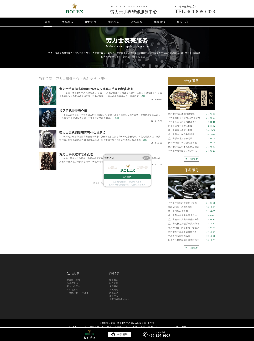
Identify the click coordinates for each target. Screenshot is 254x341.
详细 (143, 96)
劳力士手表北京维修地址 (191, 138)
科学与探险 (72, 289)
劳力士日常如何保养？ (191, 211)
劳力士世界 (73, 273)
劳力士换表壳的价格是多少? (191, 122)
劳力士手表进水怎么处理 (76, 154)
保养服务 (113, 21)
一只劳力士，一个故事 (78, 293)
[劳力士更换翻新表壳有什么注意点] (47, 139)
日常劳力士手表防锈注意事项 (191, 143)
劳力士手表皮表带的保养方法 (191, 215)
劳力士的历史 (73, 286)
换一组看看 (192, 159)
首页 (48, 21)
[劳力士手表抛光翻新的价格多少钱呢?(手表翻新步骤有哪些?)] (47, 95)
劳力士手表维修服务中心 (133, 11)
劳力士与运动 (73, 280)
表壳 (104, 78)
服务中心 (182, 21)
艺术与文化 (72, 283)
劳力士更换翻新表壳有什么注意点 (82, 132)
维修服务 (67, 21)
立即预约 (127, 177)
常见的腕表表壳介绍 (73, 110)
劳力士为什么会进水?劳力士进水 (191, 118)
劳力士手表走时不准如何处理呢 (191, 147)
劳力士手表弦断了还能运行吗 (191, 151)
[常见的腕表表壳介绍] (47, 117)
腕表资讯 (159, 21)
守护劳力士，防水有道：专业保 (191, 228)
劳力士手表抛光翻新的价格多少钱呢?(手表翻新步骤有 (96, 89)
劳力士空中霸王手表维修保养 (191, 232)
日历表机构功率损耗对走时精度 (191, 240)
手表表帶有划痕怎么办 (191, 236)
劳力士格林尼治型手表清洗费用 (191, 224)
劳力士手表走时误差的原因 (191, 134)
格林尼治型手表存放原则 (191, 207)
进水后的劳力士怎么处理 (191, 126)
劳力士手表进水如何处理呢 (191, 114)
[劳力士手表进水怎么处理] (47, 161)
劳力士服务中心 (67, 78)
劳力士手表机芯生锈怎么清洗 (191, 203)
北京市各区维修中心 (119, 299)
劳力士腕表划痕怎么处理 (191, 130)
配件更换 (90, 21)
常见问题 (136, 21)
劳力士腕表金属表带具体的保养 (191, 219)
